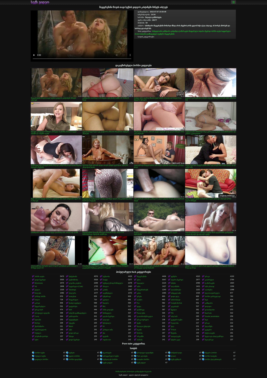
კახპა (139, 293)
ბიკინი (139, 330)
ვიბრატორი (73, 316)
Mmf (70, 310)
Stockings (72, 290)
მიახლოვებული (75, 303)
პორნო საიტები (211, 356)
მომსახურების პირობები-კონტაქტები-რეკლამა (134, 371)
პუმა (70, 330)
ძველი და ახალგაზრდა (214, 336)
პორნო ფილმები (75, 359)
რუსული (38, 333)
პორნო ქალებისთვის (213, 359)
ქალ (172, 326)
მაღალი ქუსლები (143, 326)
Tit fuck (173, 330)
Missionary (39, 283)
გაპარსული (209, 280)
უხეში (139, 323)
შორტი (37, 323)
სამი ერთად (209, 286)
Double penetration (212, 316)
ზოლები (38, 293)
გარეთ (37, 303)
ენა (104, 333)
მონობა (140, 333)
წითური (106, 303)
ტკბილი (106, 300)
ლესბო (139, 300)
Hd (36, 286)
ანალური (72, 293)
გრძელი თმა (108, 330)
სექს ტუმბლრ (176, 359)
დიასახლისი (210, 310)
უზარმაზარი (39, 326)
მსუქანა (174, 333)
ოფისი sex (107, 340)
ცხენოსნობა (73, 280)
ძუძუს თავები (210, 333)
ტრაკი (207, 276)
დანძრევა (140, 310)
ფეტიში (105, 336)
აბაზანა (140, 340)
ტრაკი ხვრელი (143, 320)
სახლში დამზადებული (149, 34)
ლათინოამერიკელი (145, 316)
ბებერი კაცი (175, 340)
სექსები (72, 353)
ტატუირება (73, 306)
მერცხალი (107, 323)
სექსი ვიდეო (107, 363)
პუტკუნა (72, 323)
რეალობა (175, 323)
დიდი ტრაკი (74, 333)
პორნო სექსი (40, 353)
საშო (138, 286)
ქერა (139, 280)
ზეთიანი (38, 320)
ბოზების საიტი (176, 353)
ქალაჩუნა (208, 326)
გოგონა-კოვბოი (75, 283)
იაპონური (208, 290)
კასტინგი (174, 31)
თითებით (72, 296)
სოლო (37, 300)
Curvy (37, 316)
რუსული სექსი (40, 356)
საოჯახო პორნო (143, 359)
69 (104, 326)
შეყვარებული (40, 306)
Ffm (172, 313)
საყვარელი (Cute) (76, 286)
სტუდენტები (73, 320)
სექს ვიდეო (40, 2)
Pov (138, 303)
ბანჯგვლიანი (157, 31)
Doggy (105, 280)
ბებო (36, 340)
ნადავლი (140, 283)
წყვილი (174, 310)
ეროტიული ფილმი (42, 313)
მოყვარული (193, 31)
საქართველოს (40, 330)
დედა (139, 306)
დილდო (208, 306)
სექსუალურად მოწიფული (113, 283)
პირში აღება (216, 31)
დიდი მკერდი (40, 280)
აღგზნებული (108, 293)
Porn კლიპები (142, 356)
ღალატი (106, 320)
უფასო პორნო (74, 356)
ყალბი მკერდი (108, 316)
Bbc (104, 306)
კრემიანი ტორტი (41, 336)
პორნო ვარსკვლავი (213, 296)
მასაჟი (71, 336)
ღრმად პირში (40, 296)
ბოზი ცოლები (108, 310)
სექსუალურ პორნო (110, 359)
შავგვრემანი (170, 34)
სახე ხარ (174, 316)
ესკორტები (107, 353)
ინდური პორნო (211, 353)
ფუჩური (161, 34)
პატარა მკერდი (205, 31)
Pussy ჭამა (141, 313)
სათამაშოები (176, 290)
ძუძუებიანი (73, 276)
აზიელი (106, 286)
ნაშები (173, 283)
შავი (206, 300)
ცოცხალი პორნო (41, 359)
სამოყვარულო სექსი (111, 356)
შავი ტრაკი (209, 340)
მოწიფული (107, 313)
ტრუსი (139, 296)
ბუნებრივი (107, 296)
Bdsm (71, 326)
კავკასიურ (175, 306)
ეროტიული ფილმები (145, 353)
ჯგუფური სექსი (176, 320)
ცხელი (37, 290)
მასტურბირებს (142, 290)
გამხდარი (166, 31)
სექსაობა (106, 276)
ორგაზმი (140, 336)
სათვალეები (176, 336)
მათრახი (208, 313)
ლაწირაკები (183, 31)
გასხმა (105, 290)
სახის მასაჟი (175, 300)
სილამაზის (175, 286)
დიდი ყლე (175, 296)
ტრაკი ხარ (39, 310)
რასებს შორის (176, 303)
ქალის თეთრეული (212, 293)
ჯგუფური (208, 330)
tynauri (173, 356)
